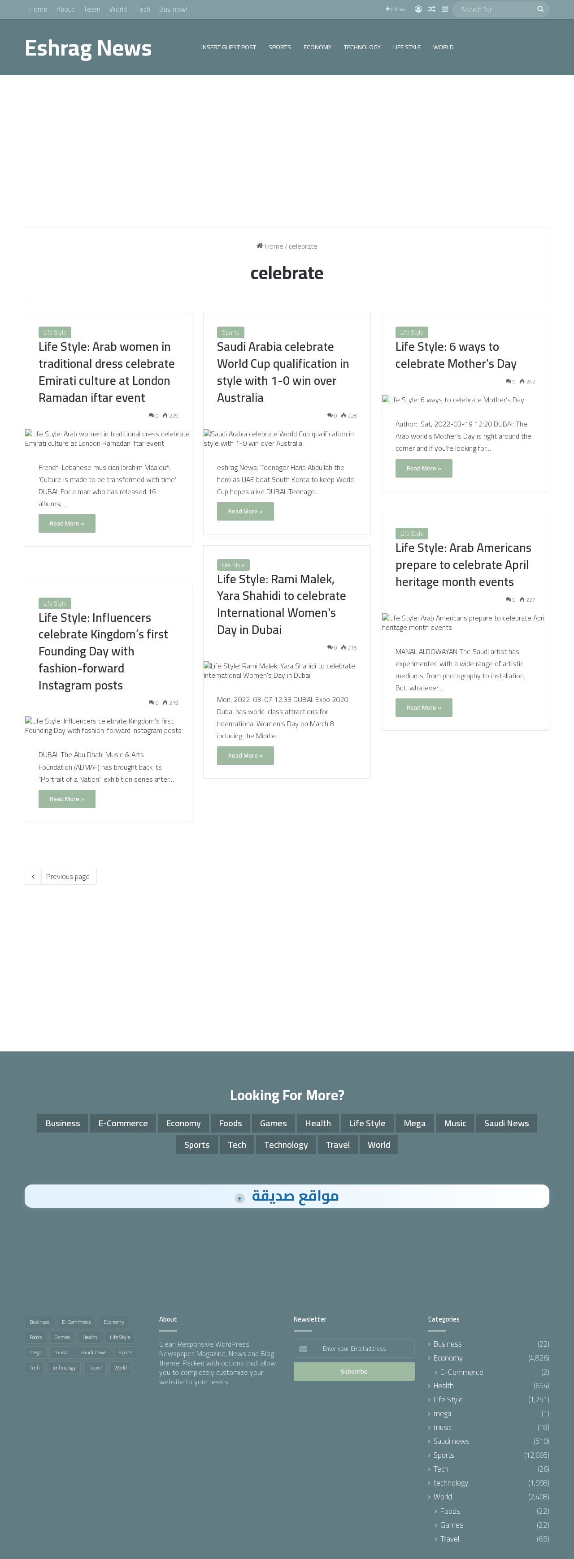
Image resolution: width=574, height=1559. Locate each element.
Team (91, 9)
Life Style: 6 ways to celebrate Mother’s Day (456, 355)
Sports (280, 47)
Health (318, 1123)
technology (362, 47)
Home (38, 9)
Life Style (407, 47)
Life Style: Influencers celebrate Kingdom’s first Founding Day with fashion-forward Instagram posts (103, 651)
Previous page (68, 876)
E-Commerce (123, 1123)
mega (415, 1123)
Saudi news (506, 1123)
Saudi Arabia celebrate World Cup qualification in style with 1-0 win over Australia (283, 371)
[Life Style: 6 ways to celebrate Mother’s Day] (465, 400)
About (65, 9)
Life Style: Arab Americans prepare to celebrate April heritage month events (463, 564)
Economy (317, 47)
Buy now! (173, 9)
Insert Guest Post (228, 47)
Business (62, 1123)
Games (273, 1123)
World (118, 9)
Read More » (67, 523)
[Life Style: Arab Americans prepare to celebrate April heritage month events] (465, 622)
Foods (230, 1123)
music (455, 1123)
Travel (338, 1144)
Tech (143, 9)
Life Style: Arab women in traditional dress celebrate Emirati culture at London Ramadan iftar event (107, 371)
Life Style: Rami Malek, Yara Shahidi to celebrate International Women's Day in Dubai (281, 604)
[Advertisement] (287, 151)
